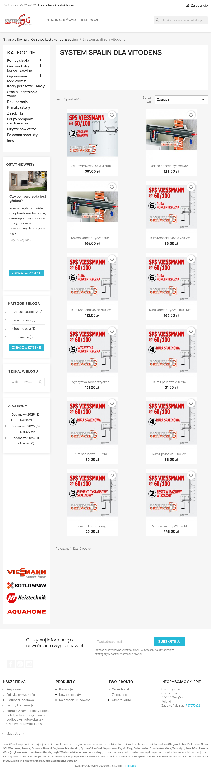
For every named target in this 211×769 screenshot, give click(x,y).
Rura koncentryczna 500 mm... (92, 310)
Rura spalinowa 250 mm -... (171, 382)
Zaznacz (181, 99)
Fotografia (130, 766)
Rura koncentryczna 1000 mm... (171, 310)
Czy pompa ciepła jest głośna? (27, 198)
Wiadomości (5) (24, 320)
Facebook (11, 664)
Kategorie (90, 20)
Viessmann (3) (24, 337)
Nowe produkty (70, 695)
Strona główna (61, 20)
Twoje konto (121, 681)
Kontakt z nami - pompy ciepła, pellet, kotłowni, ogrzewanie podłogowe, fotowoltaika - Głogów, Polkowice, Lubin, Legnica (27, 719)
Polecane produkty (22, 135)
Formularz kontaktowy (56, 5)
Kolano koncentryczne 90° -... (92, 238)
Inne (10, 140)
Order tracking (122, 689)
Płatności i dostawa (20, 700)
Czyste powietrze (21, 129)
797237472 (193, 706)
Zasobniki (15, 113)
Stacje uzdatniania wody (22, 94)
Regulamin (13, 689)
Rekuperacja (17, 102)
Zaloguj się (119, 695)
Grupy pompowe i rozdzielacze (21, 121)
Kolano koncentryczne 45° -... (171, 166)
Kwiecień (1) (28, 420)
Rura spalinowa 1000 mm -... (171, 454)
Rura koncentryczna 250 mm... (171, 238)
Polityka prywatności (20, 695)
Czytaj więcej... (20, 240)
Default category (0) (28, 312)
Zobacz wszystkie (26, 273)
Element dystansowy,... (92, 526)
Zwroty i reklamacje (20, 705)
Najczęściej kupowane (75, 700)
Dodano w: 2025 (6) (26, 426)
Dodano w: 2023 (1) (25, 438)
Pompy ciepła (18, 60)
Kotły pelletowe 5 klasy (26, 86)
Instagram (29, 664)
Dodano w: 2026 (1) (25, 414)
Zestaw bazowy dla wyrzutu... (92, 166)
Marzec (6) (27, 432)
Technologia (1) (24, 329)
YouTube (20, 664)
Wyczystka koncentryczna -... (92, 382)
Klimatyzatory (18, 107)
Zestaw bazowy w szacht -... (171, 526)
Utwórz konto (121, 700)
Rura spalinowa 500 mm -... (92, 454)
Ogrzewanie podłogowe (17, 78)
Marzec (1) (27, 443)
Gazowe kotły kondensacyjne (19, 68)
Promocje (66, 689)
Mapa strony (15, 733)
